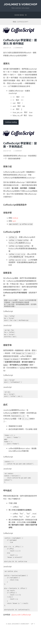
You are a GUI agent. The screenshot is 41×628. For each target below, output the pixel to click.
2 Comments (18, 47)
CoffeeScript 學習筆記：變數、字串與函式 (20, 145)
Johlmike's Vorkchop (20, 4)
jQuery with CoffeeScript (21, 614)
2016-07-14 (7, 47)
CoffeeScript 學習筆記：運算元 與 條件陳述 (20, 41)
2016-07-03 (7, 151)
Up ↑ (33, 624)
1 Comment (18, 151)
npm (14, 221)
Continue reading (11, 122)
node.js (15, 218)
